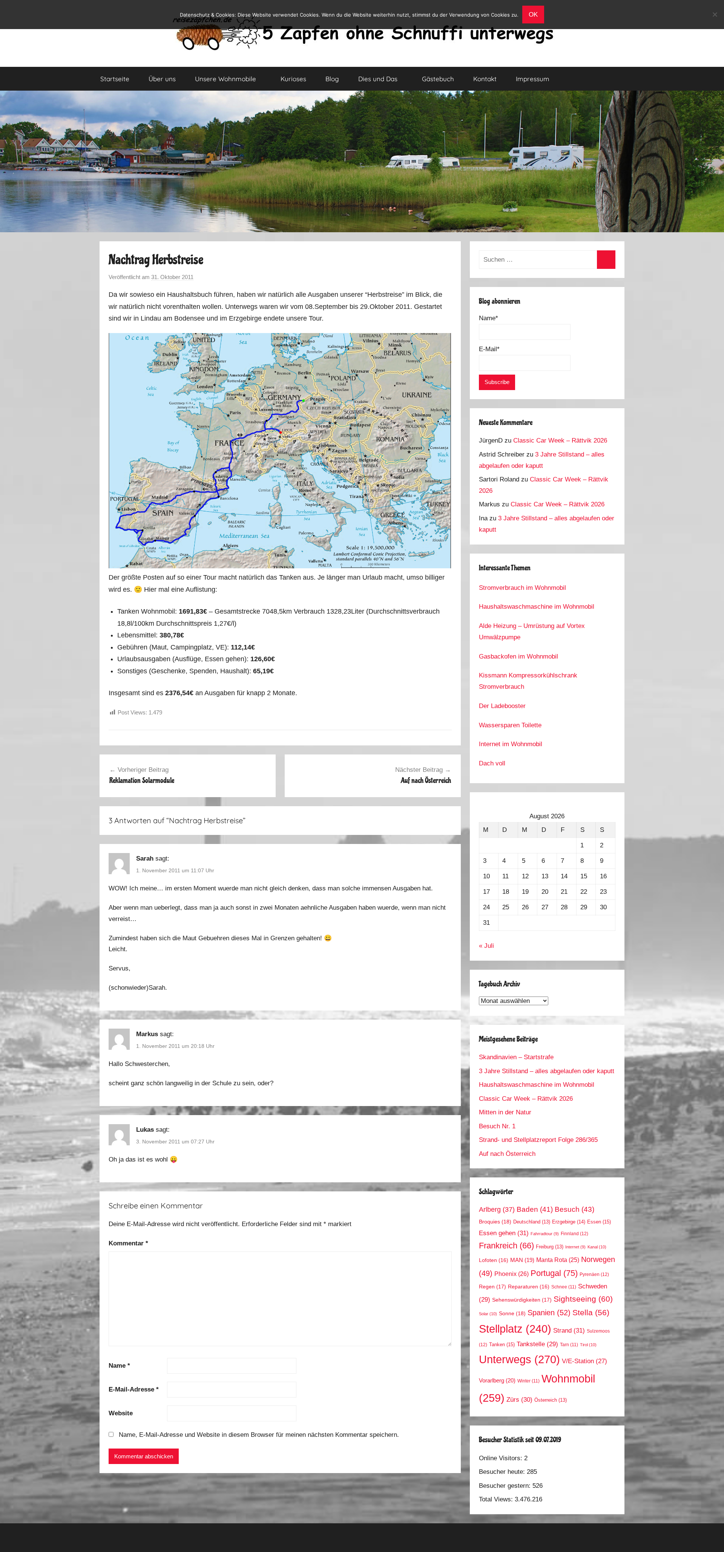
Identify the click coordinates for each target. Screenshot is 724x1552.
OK (533, 14)
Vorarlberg (497, 1381)
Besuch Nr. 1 (497, 1126)
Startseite (114, 79)
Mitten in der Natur (505, 1112)
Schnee (563, 1286)
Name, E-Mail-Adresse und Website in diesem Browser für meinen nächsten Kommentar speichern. (259, 1434)
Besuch (574, 1209)
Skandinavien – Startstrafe (516, 1057)
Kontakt (485, 79)
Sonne (512, 1313)
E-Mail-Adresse (134, 1389)
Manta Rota (557, 1260)
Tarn (569, 1344)
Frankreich (506, 1245)
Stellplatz (515, 1329)
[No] (714, 14)
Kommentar (128, 1243)
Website (121, 1413)
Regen (492, 1287)
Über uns (162, 79)
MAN (522, 1260)
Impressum (532, 79)
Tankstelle (537, 1344)
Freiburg (549, 1247)
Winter (528, 1380)
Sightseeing (583, 1298)
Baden (535, 1209)
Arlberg (497, 1209)
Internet (575, 1247)
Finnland (574, 1233)
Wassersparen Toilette (510, 725)
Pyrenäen (594, 1274)
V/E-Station (584, 1361)
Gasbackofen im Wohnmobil (518, 656)
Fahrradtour (545, 1233)
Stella (590, 1312)
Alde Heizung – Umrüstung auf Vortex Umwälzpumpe (532, 631)
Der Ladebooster (502, 706)
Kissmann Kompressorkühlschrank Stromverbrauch (528, 681)
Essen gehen (504, 1233)
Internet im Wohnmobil (510, 744)
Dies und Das (377, 79)
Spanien (549, 1312)
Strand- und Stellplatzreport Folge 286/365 (538, 1139)
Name (119, 1365)
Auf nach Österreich (507, 1153)
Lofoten (493, 1260)
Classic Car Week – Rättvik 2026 (560, 440)
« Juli (486, 945)
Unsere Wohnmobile (225, 79)
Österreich (550, 1400)
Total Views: (497, 1499)
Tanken (502, 1344)
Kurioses (293, 79)
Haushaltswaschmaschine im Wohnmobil (536, 606)
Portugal (554, 1273)
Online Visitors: (501, 1458)
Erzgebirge (568, 1222)
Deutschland (531, 1222)
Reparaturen (528, 1287)
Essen (599, 1222)
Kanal (596, 1247)
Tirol (588, 1344)
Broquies (495, 1222)
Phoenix (511, 1273)
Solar (488, 1313)
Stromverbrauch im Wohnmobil (522, 587)
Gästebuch (438, 79)
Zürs (519, 1399)
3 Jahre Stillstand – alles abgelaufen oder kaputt (546, 1071)
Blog (332, 79)
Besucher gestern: (505, 1485)
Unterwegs (519, 1359)
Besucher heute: (503, 1471)
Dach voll (492, 763)
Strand (569, 1330)
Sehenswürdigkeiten (522, 1300)
